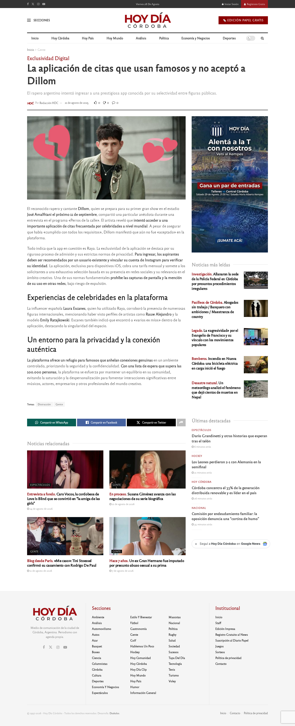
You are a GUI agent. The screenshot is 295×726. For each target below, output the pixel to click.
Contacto (221, 663)
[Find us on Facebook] (28, 4)
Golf (133, 640)
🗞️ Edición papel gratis (243, 20)
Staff (218, 623)
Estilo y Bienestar (141, 617)
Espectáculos (40, 484)
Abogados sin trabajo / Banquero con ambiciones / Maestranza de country (215, 309)
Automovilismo (101, 628)
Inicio (35, 38)
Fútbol (134, 623)
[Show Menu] (29, 20)
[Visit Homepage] (147, 20)
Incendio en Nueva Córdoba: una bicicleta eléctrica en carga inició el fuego (215, 363)
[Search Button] (262, 38)
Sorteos (220, 652)
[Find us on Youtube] (43, 4)
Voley (172, 681)
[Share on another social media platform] (181, 422)
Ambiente (98, 617)
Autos (95, 634)
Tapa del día (177, 658)
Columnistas (99, 663)
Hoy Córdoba (60, 38)
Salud (172, 640)
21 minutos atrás (203, 472)
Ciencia (96, 658)
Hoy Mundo (115, 38)
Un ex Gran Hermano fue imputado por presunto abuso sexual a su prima (146, 562)
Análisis (141, 38)
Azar (95, 640)
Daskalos (114, 713)
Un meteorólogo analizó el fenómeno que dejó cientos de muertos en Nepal (216, 389)
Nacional (199, 507)
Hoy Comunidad (140, 658)
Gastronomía (138, 628)
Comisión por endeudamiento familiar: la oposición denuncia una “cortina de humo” (225, 516)
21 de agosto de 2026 (122, 504)
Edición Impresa (225, 628)
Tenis (172, 669)
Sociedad (174, 646)
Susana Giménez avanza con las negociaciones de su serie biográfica (142, 496)
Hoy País (88, 38)
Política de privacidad (228, 658)
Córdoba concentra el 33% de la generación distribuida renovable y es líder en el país (225, 490)
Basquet (97, 646)
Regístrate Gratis (255, 4)
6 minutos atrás (202, 446)
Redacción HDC (49, 102)
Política (164, 38)
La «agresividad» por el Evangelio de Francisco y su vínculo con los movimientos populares (215, 337)
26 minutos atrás (203, 498)
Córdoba (97, 669)
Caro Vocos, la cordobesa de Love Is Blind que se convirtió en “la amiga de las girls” (63, 498)
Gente (41, 49)
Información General (143, 692)
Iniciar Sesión (231, 4)
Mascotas (175, 617)
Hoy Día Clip (138, 669)
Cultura (96, 675)
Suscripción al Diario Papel (231, 640)
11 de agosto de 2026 (40, 570)
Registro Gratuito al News (231, 634)
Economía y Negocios (195, 38)
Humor (134, 687)
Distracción (44, 404)
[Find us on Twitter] (33, 4)
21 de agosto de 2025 (76, 102)
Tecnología (175, 663)
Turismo (174, 675)
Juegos (219, 646)
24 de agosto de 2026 (41, 508)
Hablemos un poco (142, 646)
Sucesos (173, 652)
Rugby (172, 634)
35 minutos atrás (203, 524)
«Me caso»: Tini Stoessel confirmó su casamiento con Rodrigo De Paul (61, 562)
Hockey (197, 455)
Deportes (229, 38)
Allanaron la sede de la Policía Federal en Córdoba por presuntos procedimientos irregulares (215, 281)
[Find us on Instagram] (38, 4)
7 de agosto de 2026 (122, 570)
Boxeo (96, 652)
